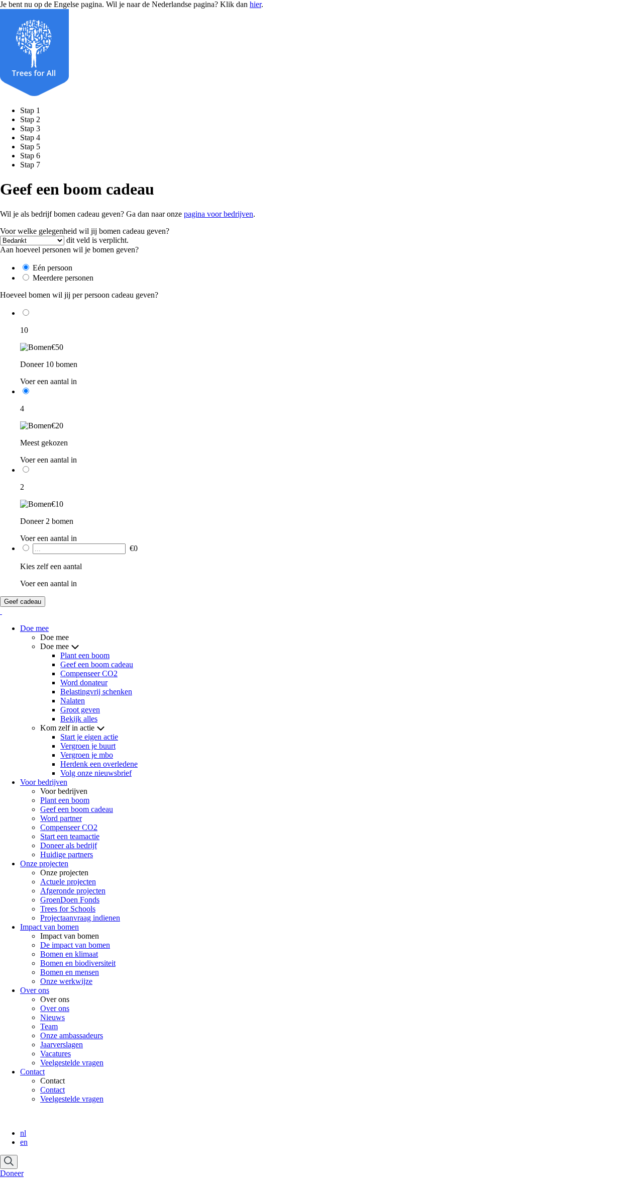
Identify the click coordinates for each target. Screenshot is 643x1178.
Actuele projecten (68, 881)
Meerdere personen (63, 278)
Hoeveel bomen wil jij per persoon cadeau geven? (79, 295)
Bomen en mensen (69, 972)
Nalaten (72, 700)
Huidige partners (66, 854)
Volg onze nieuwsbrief (96, 773)
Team (49, 1026)
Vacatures (55, 1053)
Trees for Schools (67, 908)
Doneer (12, 1173)
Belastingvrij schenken (96, 691)
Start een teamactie (69, 836)
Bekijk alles (78, 718)
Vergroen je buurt (88, 746)
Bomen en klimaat (69, 954)
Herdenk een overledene (99, 764)
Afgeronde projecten (72, 890)
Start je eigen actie (89, 737)
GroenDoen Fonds (69, 899)
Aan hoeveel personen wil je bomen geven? (69, 249)
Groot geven (80, 709)
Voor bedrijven (43, 782)
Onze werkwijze (66, 981)
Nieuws (52, 1017)
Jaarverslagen (61, 1044)
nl (23, 1133)
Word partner (61, 818)
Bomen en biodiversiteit (78, 963)
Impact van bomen (49, 927)
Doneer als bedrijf (68, 845)
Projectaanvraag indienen (80, 918)
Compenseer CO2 (89, 673)
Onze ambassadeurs (71, 1035)
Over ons (34, 990)
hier (255, 4)
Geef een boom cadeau (96, 664)
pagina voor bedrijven (218, 214)
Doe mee (34, 628)
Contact (32, 1071)
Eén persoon (52, 267)
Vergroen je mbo (86, 755)
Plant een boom (85, 655)
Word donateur (84, 682)
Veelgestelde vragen (71, 1062)
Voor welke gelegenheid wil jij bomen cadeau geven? (84, 231)
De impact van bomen (75, 945)
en (24, 1142)
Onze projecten (44, 863)
